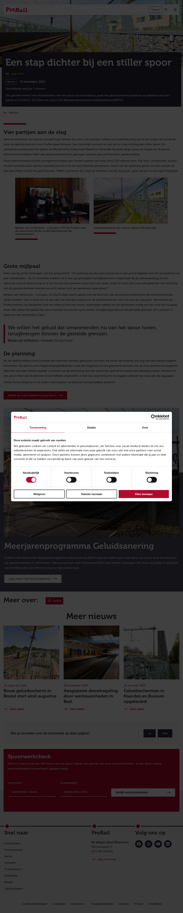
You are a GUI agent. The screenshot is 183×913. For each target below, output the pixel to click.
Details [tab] (91, 427)
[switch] (71, 480)
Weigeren (39, 493)
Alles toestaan (144, 493)
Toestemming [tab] (37, 427)
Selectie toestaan (91, 493)
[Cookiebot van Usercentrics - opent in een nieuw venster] (153, 417)
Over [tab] (145, 427)
